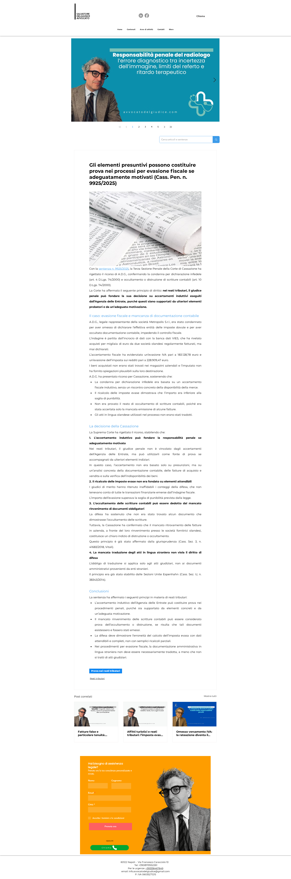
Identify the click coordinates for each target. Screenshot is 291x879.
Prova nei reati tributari (105, 671)
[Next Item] (214, 80)
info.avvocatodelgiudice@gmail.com (149, 871)
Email (91, 793)
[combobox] (109, 809)
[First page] (120, 127)
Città (90, 804)
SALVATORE (83, 13)
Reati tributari (97, 678)
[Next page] (164, 127)
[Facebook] (147, 15)
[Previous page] (126, 127)
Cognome (116, 780)
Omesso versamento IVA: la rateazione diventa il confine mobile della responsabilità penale (194, 733)
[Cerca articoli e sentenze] (216, 139)
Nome (91, 780)
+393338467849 (154, 868)
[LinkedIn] (141, 15)
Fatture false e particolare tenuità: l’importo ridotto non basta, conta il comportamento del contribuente (93, 733)
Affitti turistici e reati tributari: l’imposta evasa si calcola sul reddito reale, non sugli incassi (144, 733)
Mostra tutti (210, 696)
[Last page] (171, 127)
